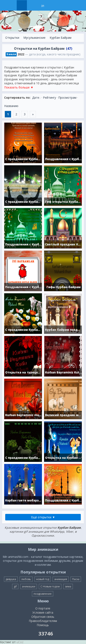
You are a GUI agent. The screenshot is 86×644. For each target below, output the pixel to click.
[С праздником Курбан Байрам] (23, 185)
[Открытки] (22, 5)
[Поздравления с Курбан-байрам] (63, 142)
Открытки (12, 38)
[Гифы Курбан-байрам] (63, 270)
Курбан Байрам (60, 38)
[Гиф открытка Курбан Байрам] (63, 185)
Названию (11, 106)
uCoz (19, 642)
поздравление (43, 594)
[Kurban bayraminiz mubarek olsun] (23, 398)
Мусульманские (34, 38)
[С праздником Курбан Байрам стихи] (23, 142)
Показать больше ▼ (18, 87)
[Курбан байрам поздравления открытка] (63, 313)
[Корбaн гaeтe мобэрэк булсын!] (23, 484)
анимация (60, 579)
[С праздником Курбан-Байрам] (23, 313)
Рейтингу (49, 97)
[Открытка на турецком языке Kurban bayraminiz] (23, 356)
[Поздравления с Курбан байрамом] (23, 270)
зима (68, 586)
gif (15, 586)
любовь (26, 579)
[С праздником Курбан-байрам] (23, 441)
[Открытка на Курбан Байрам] (63, 441)
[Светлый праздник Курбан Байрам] (63, 228)
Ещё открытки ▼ (43, 517)
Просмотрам (67, 97)
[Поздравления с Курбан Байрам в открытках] (23, 228)
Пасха (75, 579)
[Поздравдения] (53, 5)
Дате (35, 97)
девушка (11, 579)
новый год (42, 579)
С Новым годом (50, 586)
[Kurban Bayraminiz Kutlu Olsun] (63, 356)
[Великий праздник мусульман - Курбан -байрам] (63, 398)
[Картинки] (32, 5)
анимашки (28, 586)
